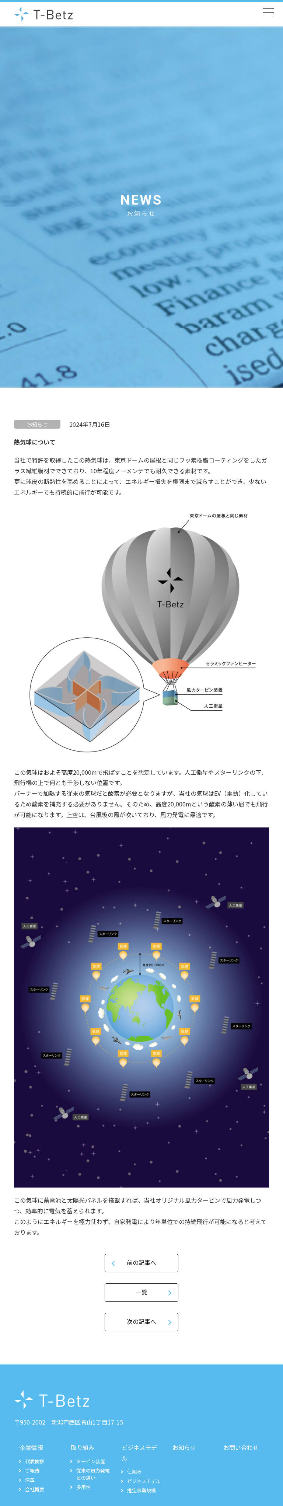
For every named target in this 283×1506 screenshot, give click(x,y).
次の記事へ (141, 1321)
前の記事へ (141, 1262)
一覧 (141, 1291)
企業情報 (31, 1447)
